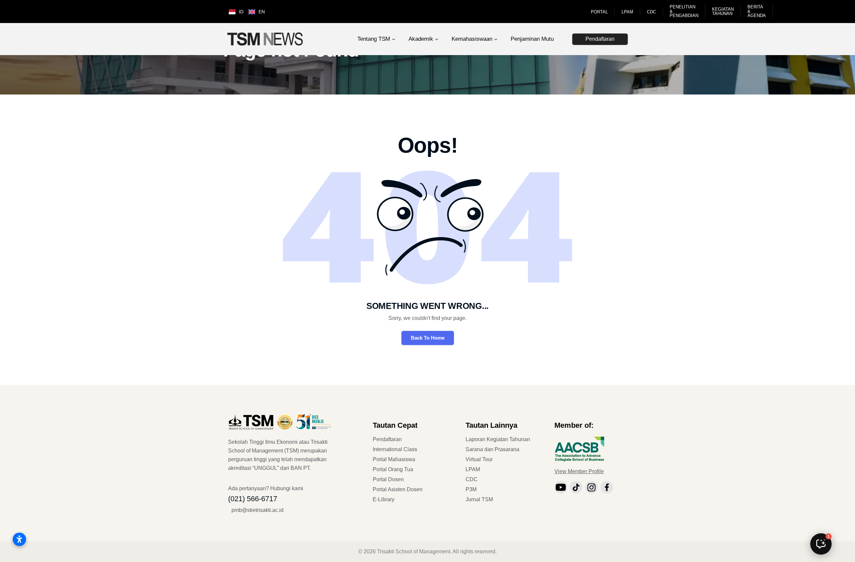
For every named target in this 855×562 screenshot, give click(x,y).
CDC (651, 11)
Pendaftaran (600, 39)
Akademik (420, 39)
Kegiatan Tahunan (723, 11)
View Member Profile (579, 471)
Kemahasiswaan (472, 39)
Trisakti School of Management (413, 551)
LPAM (627, 11)
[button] (821, 544)
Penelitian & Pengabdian (684, 11)
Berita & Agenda (756, 11)
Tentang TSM (373, 39)
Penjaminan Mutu (532, 39)
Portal (599, 11)
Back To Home (428, 338)
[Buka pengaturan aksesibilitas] (19, 539)
